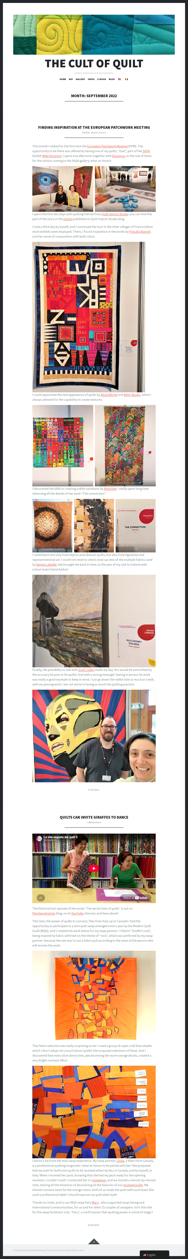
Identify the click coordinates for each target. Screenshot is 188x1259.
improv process (98, 132)
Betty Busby (132, 395)
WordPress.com (75, 1250)
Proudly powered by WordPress (29, 1250)
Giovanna (118, 156)
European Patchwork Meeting (107, 146)
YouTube (77, 913)
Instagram (99, 1180)
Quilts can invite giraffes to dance (94, 817)
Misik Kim (110, 489)
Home (63, 79)
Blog (112, 79)
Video (91, 79)
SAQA (146, 151)
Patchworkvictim (43, 913)
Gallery (80, 79)
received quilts (133, 1185)
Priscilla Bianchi (140, 231)
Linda (120, 1161)
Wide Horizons (52, 156)
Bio (71, 79)
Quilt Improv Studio (115, 214)
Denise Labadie (46, 564)
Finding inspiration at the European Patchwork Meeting (94, 127)
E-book (101, 79)
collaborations (94, 822)
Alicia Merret (109, 395)
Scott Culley (86, 670)
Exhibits (86, 132)
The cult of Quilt (94, 63)
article (67, 219)
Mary (95, 1202)
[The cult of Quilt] (94, 35)
